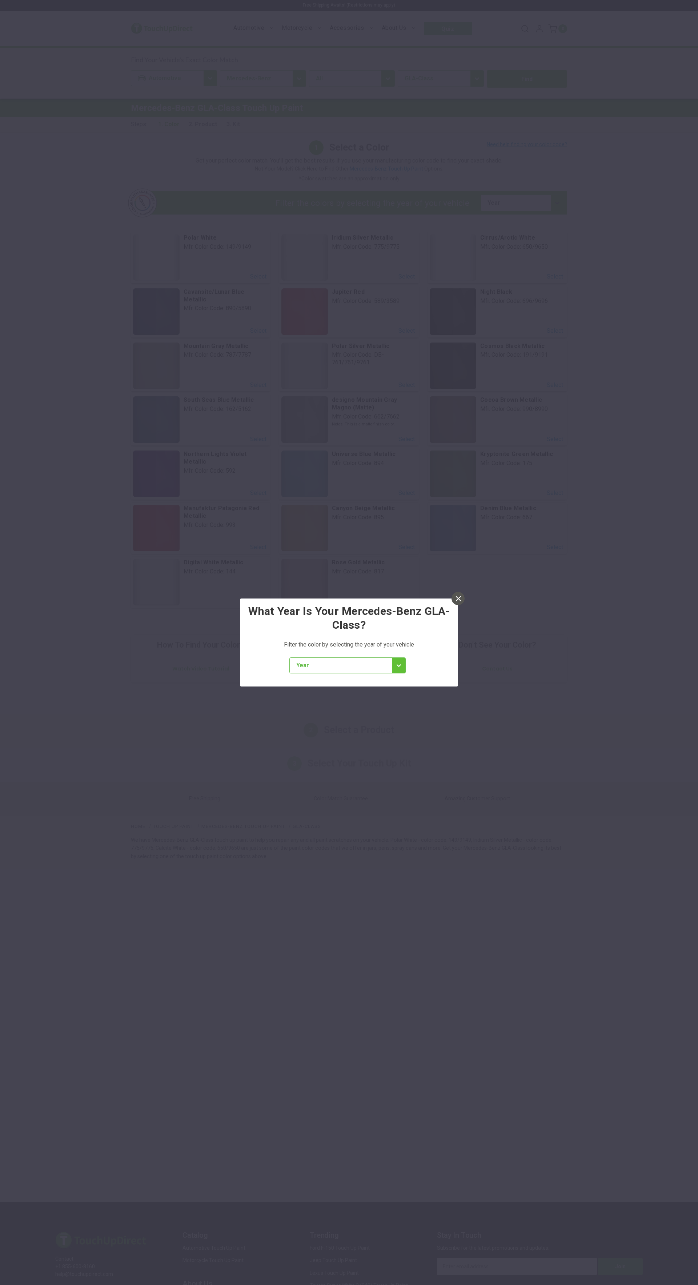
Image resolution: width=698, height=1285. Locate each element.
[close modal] (458, 598)
